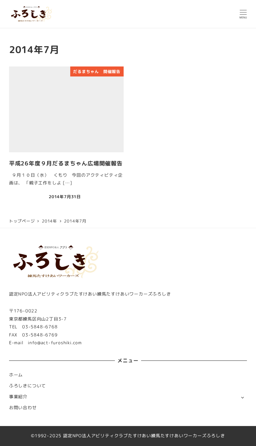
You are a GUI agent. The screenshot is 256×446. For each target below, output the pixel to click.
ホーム (16, 375)
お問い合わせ (23, 407)
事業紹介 (18, 397)
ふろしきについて (27, 386)
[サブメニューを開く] (242, 397)
